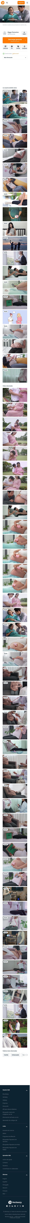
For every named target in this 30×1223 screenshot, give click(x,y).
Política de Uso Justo (14, 1220)
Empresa (5, 1102)
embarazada (15, 1054)
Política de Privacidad (19, 1219)
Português (5, 1186)
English (5, 1180)
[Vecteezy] (2, 2)
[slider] (12, 19)
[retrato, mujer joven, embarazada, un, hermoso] (15, 346)
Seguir (24, 34)
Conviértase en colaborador (10, 1170)
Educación (5, 1105)
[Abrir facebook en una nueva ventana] (6, 1207)
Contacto (5, 1164)
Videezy (5, 1099)
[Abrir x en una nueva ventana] (19, 1207)
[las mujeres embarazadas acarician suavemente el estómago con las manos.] (15, 125)
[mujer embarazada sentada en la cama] (15, 228)
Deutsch (5, 1189)
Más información (8, 57)
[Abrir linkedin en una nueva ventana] (11, 1207)
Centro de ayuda (7, 1161)
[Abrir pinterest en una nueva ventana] (14, 1207)
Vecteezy (5, 1096)
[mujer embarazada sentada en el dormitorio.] (15, 155)
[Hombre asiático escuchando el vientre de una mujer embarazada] (15, 614)
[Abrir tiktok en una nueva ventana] (17, 1207)
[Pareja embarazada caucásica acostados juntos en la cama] (15, 272)
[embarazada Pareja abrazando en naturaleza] (15, 1040)
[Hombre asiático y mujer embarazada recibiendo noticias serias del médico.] (15, 96)
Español (5, 1183)
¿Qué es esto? (15, 53)
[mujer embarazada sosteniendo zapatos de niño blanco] (15, 213)
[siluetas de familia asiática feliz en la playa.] (15, 243)
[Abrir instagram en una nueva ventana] (9, 1207)
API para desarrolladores (10, 1108)
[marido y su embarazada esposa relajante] (15, 1025)
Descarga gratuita (15, 40)
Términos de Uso (8, 1219)
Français (5, 1192)
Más (4, 1195)
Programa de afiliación (9, 1135)
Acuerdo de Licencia (8, 1129)
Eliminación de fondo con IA (10, 1116)
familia (6, 1054)
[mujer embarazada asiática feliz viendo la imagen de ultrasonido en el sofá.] (15, 140)
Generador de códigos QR (10, 1119)
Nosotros (5, 1167)
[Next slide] (23, 1054)
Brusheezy (5, 1093)
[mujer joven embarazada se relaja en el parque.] (15, 199)
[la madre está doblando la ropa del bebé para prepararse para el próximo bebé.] (15, 169)
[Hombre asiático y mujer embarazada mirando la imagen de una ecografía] (15, 111)
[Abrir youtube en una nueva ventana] (22, 1207)
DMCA (4, 1132)
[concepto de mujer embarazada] (15, 849)
